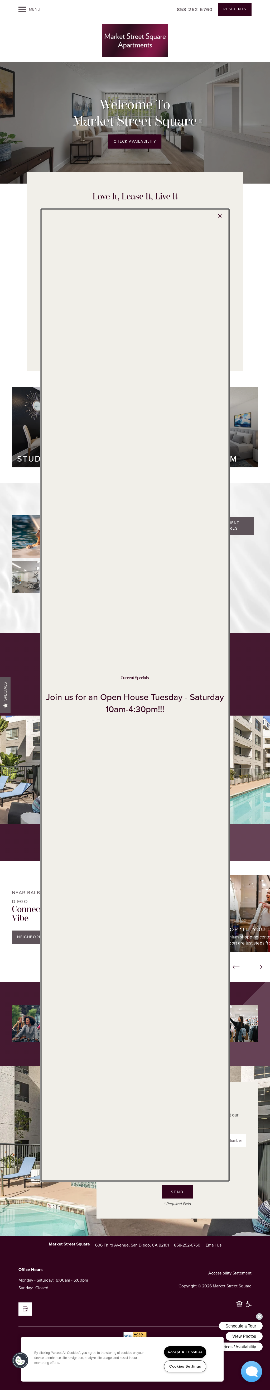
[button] (20, 1360)
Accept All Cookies (185, 1352)
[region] (122, 1359)
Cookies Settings (185, 1366)
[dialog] (135, 695)
